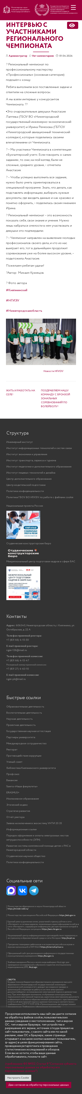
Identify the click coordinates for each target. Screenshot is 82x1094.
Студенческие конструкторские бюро (28, 543)
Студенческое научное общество (25, 856)
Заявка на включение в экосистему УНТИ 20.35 (34, 823)
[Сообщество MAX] (11, 890)
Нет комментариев (43, 56)
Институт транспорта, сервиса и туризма (31, 460)
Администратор (18, 56)
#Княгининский (16, 290)
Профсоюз (12, 774)
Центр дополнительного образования (29, 479)
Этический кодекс (17, 805)
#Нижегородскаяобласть (24, 311)
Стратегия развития (18, 811)
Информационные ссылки (21, 829)
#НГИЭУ (12, 300)
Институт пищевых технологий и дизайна (30, 473)
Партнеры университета (20, 737)
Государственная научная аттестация (28, 731)
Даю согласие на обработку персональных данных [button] (38, 1085)
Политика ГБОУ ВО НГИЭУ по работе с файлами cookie (39, 497)
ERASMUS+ (12, 793)
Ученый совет (14, 762)
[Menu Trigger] (73, 7)
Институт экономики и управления (26, 454)
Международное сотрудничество (26, 743)
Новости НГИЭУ (53, 371)
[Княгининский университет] (41, 11)
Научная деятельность (19, 719)
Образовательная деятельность (25, 707)
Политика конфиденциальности (25, 491)
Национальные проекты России (24, 506)
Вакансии (12, 780)
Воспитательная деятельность (24, 713)
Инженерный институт (19, 442)
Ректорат (12, 750)
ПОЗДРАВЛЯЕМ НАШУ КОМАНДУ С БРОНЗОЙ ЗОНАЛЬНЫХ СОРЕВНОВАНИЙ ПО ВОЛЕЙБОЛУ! (55, 398)
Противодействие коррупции (23, 756)
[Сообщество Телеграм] (34, 890)
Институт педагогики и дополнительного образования (38, 467)
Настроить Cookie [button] (18, 1078)
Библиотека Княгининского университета (31, 768)
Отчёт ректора (15, 817)
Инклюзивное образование (22, 799)
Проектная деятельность (20, 725)
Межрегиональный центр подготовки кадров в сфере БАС (40, 561)
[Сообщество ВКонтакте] (22, 890)
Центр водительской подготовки (26, 485)
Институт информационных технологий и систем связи (39, 448)
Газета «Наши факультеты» (22, 786)
